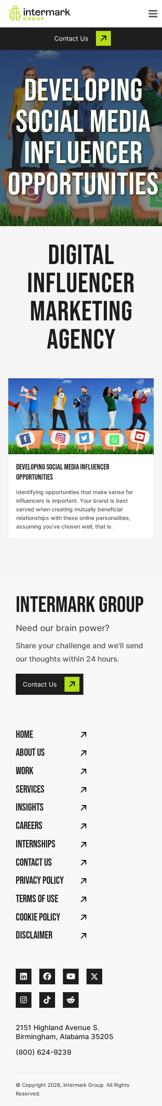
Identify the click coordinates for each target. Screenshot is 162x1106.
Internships (35, 844)
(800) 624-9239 (43, 1052)
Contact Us (34, 863)
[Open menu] (151, 13)
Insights (30, 808)
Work (24, 771)
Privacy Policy (40, 881)
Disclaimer (34, 936)
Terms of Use (37, 899)
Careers (29, 826)
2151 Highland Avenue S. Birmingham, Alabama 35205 (64, 1032)
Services (30, 790)
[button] (81, 38)
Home (24, 735)
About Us (30, 753)
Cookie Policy (38, 918)
